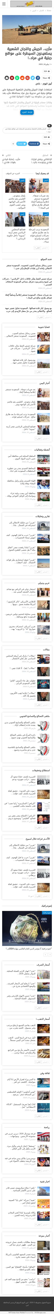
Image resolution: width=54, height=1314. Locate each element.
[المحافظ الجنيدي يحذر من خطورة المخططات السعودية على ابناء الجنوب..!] (43, 471)
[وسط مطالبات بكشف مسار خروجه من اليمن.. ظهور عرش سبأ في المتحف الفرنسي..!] (43, 1245)
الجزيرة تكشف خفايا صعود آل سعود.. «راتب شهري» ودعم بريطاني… (23, 779)
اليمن (46, 180)
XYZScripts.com (40, 1312)
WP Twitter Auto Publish (16, 1312)
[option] (27, 932)
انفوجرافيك (47, 913)
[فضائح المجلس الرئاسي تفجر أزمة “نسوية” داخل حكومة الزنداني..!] (15, 219)
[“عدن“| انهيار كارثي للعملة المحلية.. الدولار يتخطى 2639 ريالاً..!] (43, 974)
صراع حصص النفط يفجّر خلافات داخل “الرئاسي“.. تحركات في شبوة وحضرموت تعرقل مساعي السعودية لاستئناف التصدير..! (27, 282)
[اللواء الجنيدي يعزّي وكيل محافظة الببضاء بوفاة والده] (43, 484)
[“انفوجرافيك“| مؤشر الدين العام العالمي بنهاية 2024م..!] (27, 928)
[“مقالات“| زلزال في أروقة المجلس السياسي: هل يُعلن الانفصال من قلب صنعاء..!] (43, 659)
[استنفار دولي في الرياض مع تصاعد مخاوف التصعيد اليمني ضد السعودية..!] (43, 592)
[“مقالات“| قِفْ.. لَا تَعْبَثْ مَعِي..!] (43, 671)
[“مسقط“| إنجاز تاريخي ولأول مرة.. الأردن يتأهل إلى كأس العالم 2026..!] (43, 1149)
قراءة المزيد (27, 112)
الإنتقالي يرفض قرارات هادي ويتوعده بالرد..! (41, 160)
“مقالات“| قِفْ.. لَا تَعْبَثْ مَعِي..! (22, 668)
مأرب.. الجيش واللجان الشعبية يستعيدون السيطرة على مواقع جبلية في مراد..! (27, 130)
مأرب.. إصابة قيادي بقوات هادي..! (11, 160)
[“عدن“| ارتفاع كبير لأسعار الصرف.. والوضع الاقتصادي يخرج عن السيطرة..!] (43, 987)
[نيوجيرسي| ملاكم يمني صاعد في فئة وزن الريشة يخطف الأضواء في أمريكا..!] (43, 1162)
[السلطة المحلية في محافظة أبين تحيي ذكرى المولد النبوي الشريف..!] (43, 459)
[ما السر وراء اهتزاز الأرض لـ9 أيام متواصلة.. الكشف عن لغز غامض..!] (43, 1082)
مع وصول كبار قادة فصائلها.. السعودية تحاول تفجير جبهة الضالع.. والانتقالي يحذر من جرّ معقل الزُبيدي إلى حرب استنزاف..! (28, 311)
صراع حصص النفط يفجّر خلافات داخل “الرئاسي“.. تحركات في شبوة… (21, 348)
